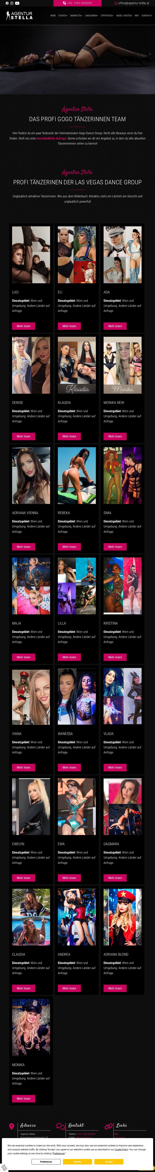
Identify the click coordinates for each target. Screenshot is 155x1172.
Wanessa (65, 733)
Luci (15, 292)
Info (137, 15)
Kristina (111, 623)
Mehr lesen (23, 326)
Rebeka (64, 513)
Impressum (119, 1137)
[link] (61, 15)
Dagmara (111, 844)
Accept (108, 1162)
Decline (77, 1162)
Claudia (18, 954)
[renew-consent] (4, 1168)
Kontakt (146, 15)
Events (62, 15)
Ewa (61, 844)
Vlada (109, 733)
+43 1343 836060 (79, 3)
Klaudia (64, 402)
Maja (16, 623)
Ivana (16, 733)
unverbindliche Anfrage (51, 138)
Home (53, 15)
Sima (107, 513)
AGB (116, 1134)
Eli (60, 292)
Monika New (114, 402)
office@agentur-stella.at (134, 3)
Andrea (64, 954)
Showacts (75, 15)
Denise (17, 402)
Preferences (46, 1162)
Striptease (106, 15)
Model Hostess (124, 15)
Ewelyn (18, 844)
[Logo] (23, 15)
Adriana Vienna (25, 513)
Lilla (62, 623)
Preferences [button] (59, 1153)
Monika (18, 1065)
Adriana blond (116, 954)
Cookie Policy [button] (121, 1149)
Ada (107, 292)
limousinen (90, 15)
